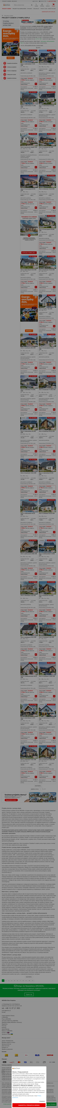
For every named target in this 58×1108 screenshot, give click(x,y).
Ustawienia (42, 1101)
